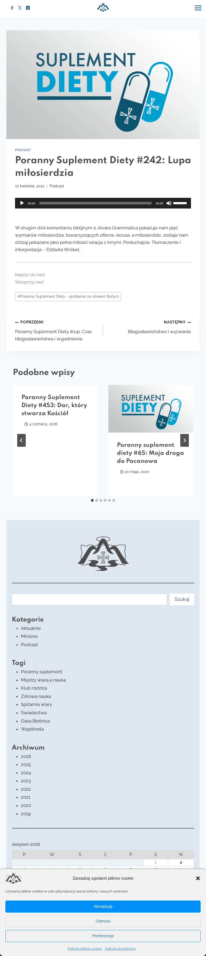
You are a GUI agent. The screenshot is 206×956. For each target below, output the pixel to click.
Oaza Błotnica (35, 721)
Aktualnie (31, 628)
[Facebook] (12, 8)
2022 (26, 789)
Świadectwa (34, 712)
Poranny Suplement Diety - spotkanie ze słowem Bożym (68, 296)
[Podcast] (28, 8)
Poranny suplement (41, 671)
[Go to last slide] (21, 440)
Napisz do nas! (30, 274)
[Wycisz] (169, 203)
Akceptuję (103, 906)
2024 (26, 772)
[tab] (92, 500)
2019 (26, 813)
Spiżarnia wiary (36, 704)
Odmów (103, 921)
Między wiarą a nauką (43, 680)
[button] (198, 878)
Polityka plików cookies (85, 949)
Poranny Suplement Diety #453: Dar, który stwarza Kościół (54, 405)
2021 (25, 797)
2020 (26, 805)
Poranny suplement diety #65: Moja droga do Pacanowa (150, 453)
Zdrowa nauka (36, 696)
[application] (103, 203)
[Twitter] (20, 8)
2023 (26, 780)
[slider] (180, 202)
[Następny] (184, 440)
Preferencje (103, 935)
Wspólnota (32, 729)
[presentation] (150, 409)
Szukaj (182, 599)
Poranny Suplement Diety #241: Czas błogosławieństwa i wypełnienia (53, 330)
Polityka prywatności (120, 949)
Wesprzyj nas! (29, 282)
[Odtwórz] (22, 203)
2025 (26, 764)
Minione (29, 636)
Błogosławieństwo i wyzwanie (159, 327)
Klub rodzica (34, 688)
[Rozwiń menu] (199, 7)
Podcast (23, 150)
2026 (26, 756)
